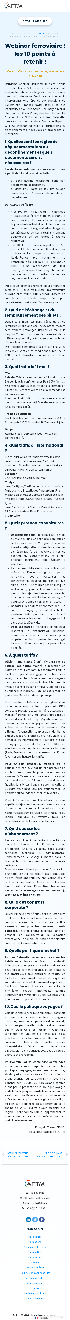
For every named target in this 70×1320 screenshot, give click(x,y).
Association (35, 1236)
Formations (35, 1241)
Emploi (35, 1262)
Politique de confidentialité (35, 1272)
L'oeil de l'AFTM (34, 33)
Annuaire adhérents (35, 1247)
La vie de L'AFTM (37, 71)
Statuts (35, 1288)
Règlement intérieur (35, 1293)
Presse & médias (35, 1267)
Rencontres (56, 71)
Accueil (17, 33)
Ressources (35, 1257)
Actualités (35, 1252)
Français (43, 1317)
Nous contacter (35, 1283)
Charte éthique (35, 1298)
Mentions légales (35, 1277)
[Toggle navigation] (58, 6)
